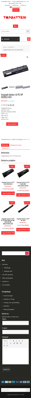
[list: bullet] (7, 343)
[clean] (22, 341)
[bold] (13, 341)
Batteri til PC (26, 139)
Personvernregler (8, 296)
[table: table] (21, 343)
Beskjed (5, 337)
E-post (5, 328)
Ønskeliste (7, 5)
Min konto (15, 10)
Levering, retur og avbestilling (11, 302)
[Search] (28, 31)
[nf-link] (14, 343)
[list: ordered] (4, 343)
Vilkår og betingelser (7, 278)
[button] (28, 39)
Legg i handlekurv (12, 124)
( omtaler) (11, 101)
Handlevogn (15, 5)
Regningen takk (8, 271)
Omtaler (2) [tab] (5, 148)
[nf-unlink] (17, 343)
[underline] (19, 341)
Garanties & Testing (9, 299)
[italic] (16, 341)
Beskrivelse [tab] (5, 145)
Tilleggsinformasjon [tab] (16, 145)
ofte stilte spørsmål (7, 274)
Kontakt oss (23, 5)
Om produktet (6, 285)
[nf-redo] (7, 346)
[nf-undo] (4, 346)
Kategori (6, 39)
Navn (4, 319)
